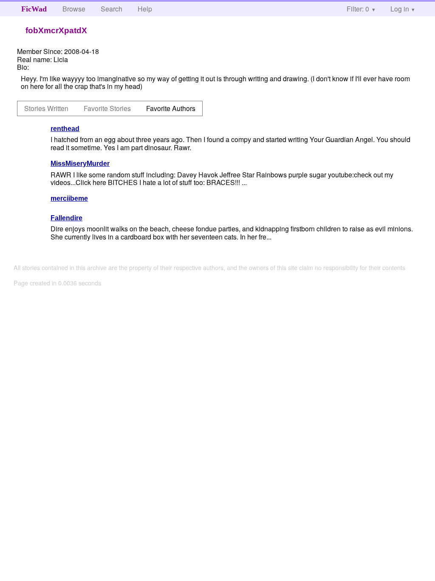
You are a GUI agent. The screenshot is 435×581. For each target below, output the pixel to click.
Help (145, 9)
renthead (65, 128)
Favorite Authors (170, 108)
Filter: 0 (358, 9)
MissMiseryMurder (80, 163)
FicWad (34, 9)
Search (111, 9)
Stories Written (46, 108)
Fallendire (66, 218)
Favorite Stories (107, 108)
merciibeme (69, 198)
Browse (73, 9)
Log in (399, 9)
